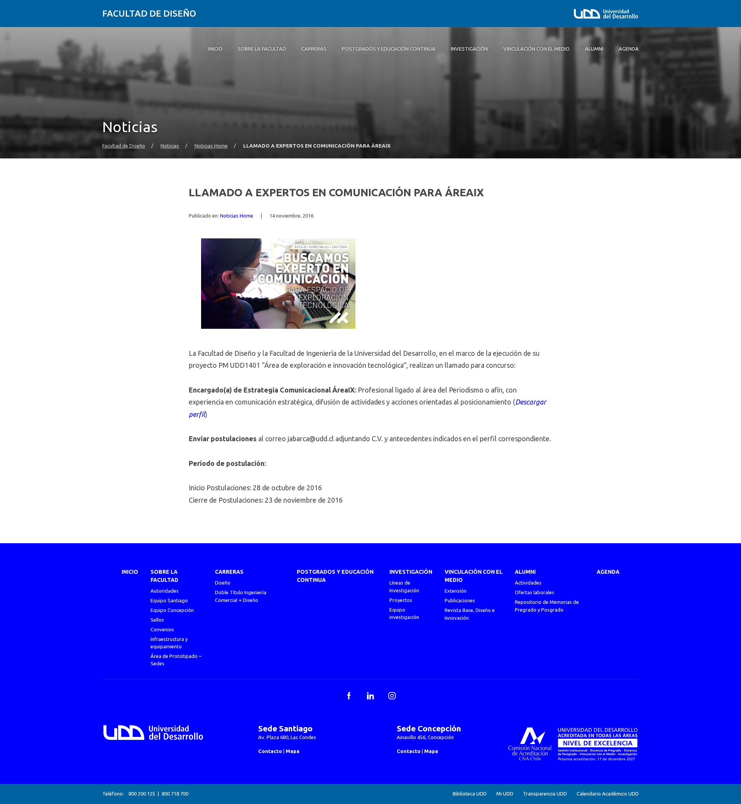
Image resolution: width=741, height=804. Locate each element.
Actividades (528, 582)
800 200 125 (142, 793)
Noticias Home (211, 146)
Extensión (456, 590)
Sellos (157, 619)
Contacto (270, 751)
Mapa (292, 751)
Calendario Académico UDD (608, 794)
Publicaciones (460, 600)
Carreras (229, 572)
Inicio (130, 572)
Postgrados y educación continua (335, 576)
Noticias (170, 146)
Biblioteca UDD (470, 794)
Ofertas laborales (534, 592)
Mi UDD (504, 794)
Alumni (525, 572)
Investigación (410, 572)
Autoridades (165, 590)
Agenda (608, 572)
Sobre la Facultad (164, 576)
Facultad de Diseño (149, 13)
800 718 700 (175, 793)
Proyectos (400, 600)
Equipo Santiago (169, 600)
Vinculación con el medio (473, 576)
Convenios (162, 629)
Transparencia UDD (545, 794)
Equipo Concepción (172, 610)
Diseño (222, 582)
